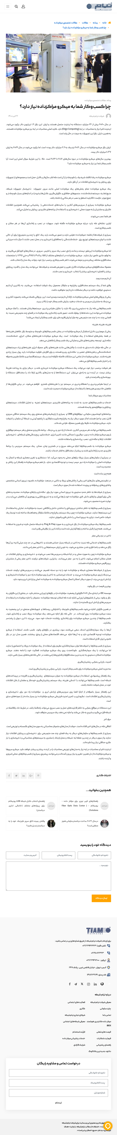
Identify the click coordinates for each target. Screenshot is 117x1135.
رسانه (108, 100)
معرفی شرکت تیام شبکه (100, 1002)
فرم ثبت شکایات (104, 1038)
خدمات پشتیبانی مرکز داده (73, 1038)
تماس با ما (107, 1015)
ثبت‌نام (58, 1102)
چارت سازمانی (105, 1008)
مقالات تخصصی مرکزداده (95, 100)
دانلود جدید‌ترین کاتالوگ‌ (100, 1051)
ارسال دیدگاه (101, 898)
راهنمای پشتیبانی (103, 1045)
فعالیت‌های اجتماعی (76, 1002)
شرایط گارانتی (79, 1045)
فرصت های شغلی (103, 1032)
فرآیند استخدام (79, 1032)
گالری (82, 1008)
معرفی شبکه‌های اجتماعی (74, 1021)
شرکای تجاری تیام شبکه (75, 1015)
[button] (23, 6)
